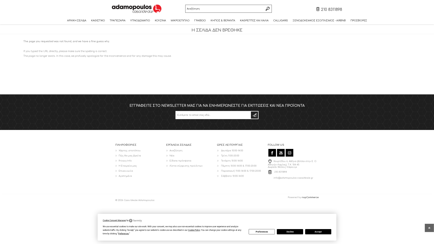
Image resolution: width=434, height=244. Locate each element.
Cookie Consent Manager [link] (114, 220)
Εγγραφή (254, 115)
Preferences (262, 232)
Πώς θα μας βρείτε (130, 156)
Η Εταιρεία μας (128, 166)
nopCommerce (310, 197)
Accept (318, 232)
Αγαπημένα (125, 176)
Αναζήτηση (268, 9)
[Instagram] (289, 153)
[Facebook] (272, 153)
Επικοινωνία (126, 171)
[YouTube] (281, 153)
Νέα (172, 156)
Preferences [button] (123, 233)
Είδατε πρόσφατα (180, 161)
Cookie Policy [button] (194, 230)
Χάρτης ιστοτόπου (130, 150)
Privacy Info (125, 161)
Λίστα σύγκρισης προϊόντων (186, 166)
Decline (290, 232)
